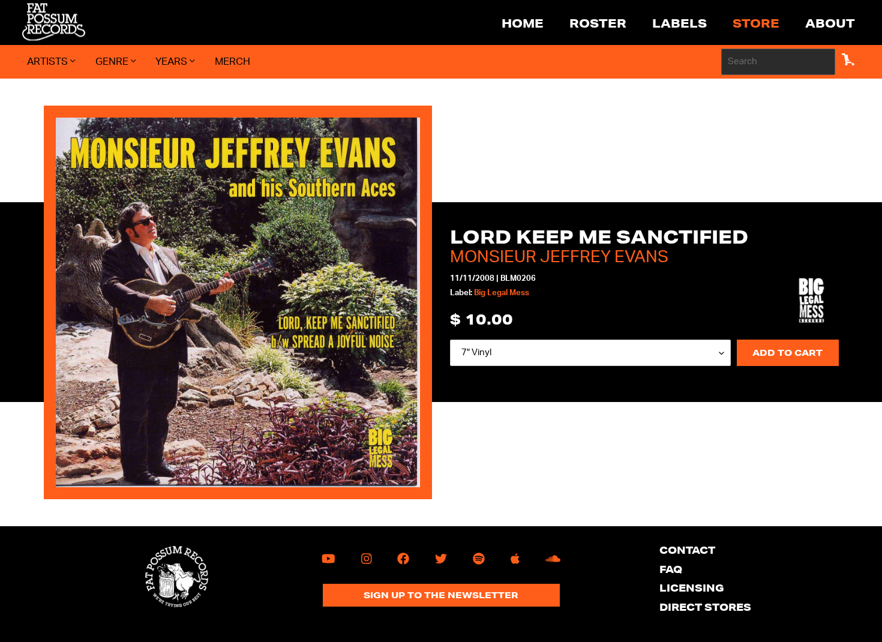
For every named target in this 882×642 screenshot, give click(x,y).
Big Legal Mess (501, 293)
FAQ (670, 569)
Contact (687, 550)
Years (172, 61)
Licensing (691, 587)
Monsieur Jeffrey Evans (559, 256)
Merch (232, 61)
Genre (113, 61)
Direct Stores (705, 607)
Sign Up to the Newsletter (441, 595)
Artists (48, 61)
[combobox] (778, 62)
